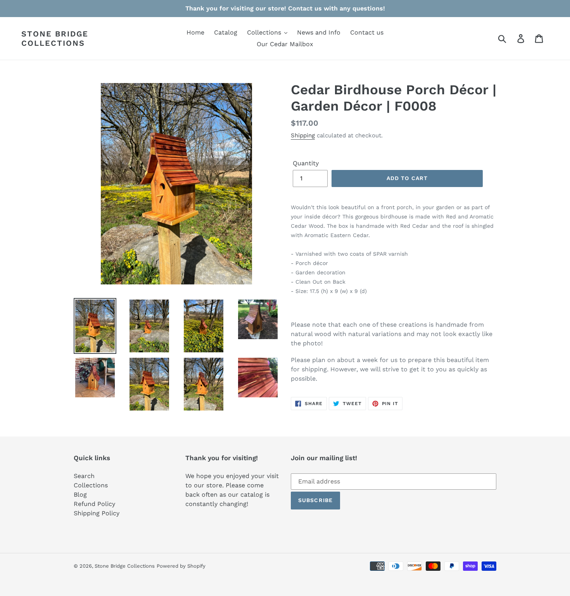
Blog (80, 494)
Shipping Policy (96, 513)
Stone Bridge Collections (54, 38)
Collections (91, 485)
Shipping (303, 135)
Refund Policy (94, 504)
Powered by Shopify (181, 566)
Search (84, 476)
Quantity (306, 163)
